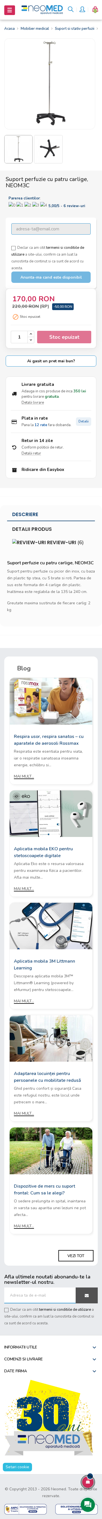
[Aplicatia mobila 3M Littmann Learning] (51, 925)
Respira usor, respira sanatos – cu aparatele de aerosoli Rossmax (49, 739)
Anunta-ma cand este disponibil (51, 277)
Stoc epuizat (64, 337)
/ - (66, 206)
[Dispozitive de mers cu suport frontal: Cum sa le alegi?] (51, 1150)
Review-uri (65, 542)
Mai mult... (24, 776)
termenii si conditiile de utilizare (65, 1309)
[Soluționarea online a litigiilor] (76, 1509)
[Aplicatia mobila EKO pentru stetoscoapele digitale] (51, 813)
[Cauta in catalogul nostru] (70, 10)
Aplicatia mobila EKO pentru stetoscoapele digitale (43, 852)
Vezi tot (75, 1256)
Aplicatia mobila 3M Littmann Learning (44, 964)
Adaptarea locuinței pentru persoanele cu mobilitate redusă (47, 1077)
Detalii (83, 421)
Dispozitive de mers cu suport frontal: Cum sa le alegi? (44, 1189)
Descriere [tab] (25, 514)
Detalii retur (31, 453)
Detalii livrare (33, 402)
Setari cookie (17, 1467)
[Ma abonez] (87, 1295)
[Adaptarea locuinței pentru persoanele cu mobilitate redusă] (51, 1038)
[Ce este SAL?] (25, 1509)
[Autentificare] (81, 10)
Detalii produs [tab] (32, 529)
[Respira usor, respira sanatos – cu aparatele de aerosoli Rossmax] (51, 701)
